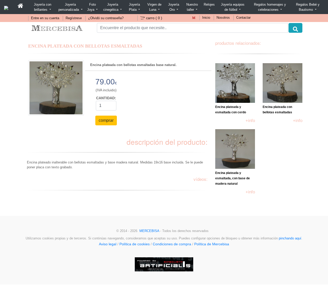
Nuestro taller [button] (192, 7)
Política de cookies (134, 244)
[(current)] (20, 6)
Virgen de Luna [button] (154, 7)
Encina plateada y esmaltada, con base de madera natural (232, 178)
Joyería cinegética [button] (111, 7)
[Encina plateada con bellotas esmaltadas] (56, 87)
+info (250, 120)
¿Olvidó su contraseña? (106, 18)
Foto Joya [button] (91, 7)
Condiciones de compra (172, 244)
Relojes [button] (209, 4)
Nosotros (223, 17)
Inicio (206, 17)
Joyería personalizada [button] (69, 7)
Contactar (243, 17)
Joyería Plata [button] (134, 7)
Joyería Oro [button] (173, 7)
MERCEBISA (149, 231)
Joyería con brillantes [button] (42, 7)
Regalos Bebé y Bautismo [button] (308, 7)
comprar (106, 120)
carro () (154, 18)
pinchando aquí (290, 238)
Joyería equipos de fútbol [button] (232, 7)
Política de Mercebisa (211, 244)
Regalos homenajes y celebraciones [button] (270, 7)
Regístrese (74, 18)
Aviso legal (107, 244)
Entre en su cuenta (45, 18)
